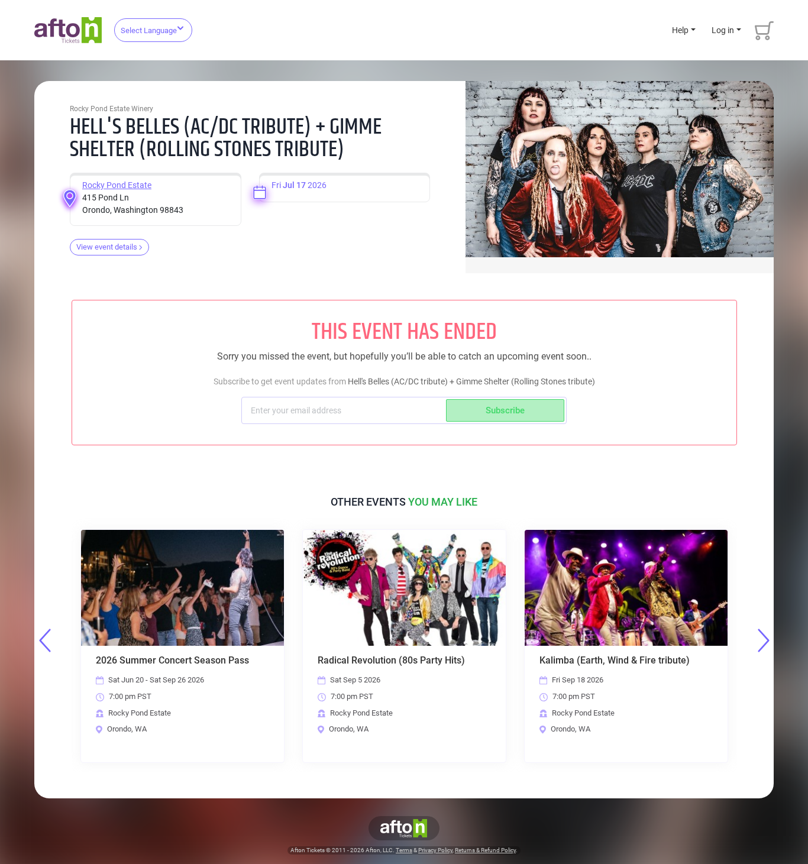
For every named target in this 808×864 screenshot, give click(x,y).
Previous (45, 640)
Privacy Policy (435, 850)
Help (680, 30)
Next (764, 640)
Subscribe (505, 410)
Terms (404, 850)
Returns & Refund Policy (485, 850)
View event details (106, 246)
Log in (723, 30)
